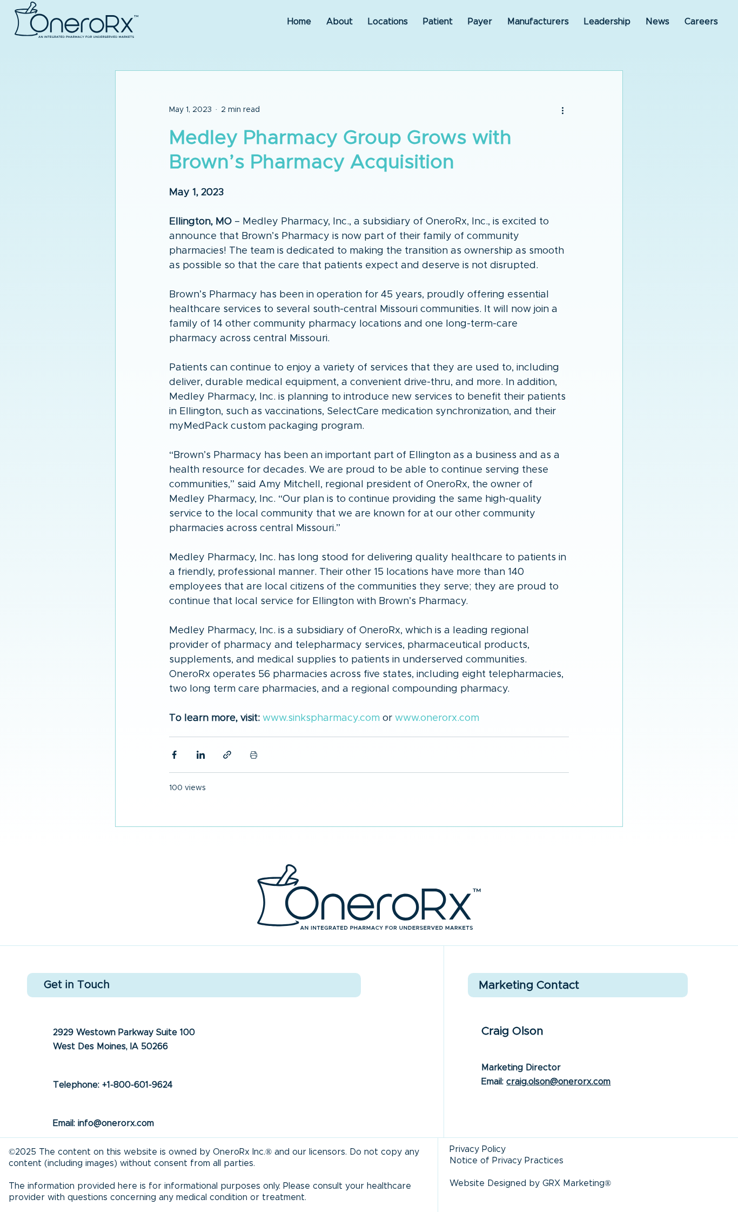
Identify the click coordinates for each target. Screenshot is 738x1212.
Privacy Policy (477, 1149)
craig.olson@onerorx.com (558, 1081)
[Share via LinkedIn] (201, 755)
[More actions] (562, 109)
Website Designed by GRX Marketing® (530, 1183)
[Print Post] (254, 755)
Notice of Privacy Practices (506, 1160)
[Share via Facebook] (174, 755)
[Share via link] (227, 755)
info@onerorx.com (116, 1123)
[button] (657, 21)
